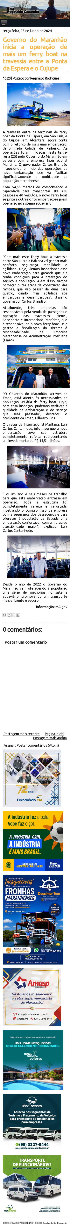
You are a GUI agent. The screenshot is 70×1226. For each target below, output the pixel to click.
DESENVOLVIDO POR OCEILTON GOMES (22, 1223)
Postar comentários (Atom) (38, 745)
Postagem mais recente (21, 734)
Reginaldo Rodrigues (44, 78)
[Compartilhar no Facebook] (18, 615)
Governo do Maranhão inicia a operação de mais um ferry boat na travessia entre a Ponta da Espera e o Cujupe (35, 54)
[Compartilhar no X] (13, 615)
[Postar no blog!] (9, 615)
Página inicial (54, 734)
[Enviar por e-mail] (4, 615)
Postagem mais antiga (50, 738)
